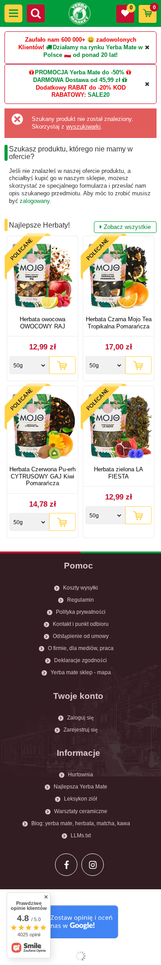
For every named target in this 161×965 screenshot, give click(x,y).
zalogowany (35, 201)
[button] (13, 13)
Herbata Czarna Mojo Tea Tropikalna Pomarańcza (119, 323)
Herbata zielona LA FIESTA (118, 473)
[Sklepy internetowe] (80, 956)
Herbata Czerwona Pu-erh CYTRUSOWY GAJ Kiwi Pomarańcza (42, 476)
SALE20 (99, 94)
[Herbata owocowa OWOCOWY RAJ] (42, 277)
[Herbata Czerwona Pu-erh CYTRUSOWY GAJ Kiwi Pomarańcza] (42, 427)
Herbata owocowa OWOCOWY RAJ (42, 323)
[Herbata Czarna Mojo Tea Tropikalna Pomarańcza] (118, 277)
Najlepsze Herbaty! (80, 225)
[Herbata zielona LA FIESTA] (118, 427)
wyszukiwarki (83, 126)
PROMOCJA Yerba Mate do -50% (79, 72)
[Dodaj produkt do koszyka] (62, 365)
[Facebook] (66, 864)
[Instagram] (92, 864)
